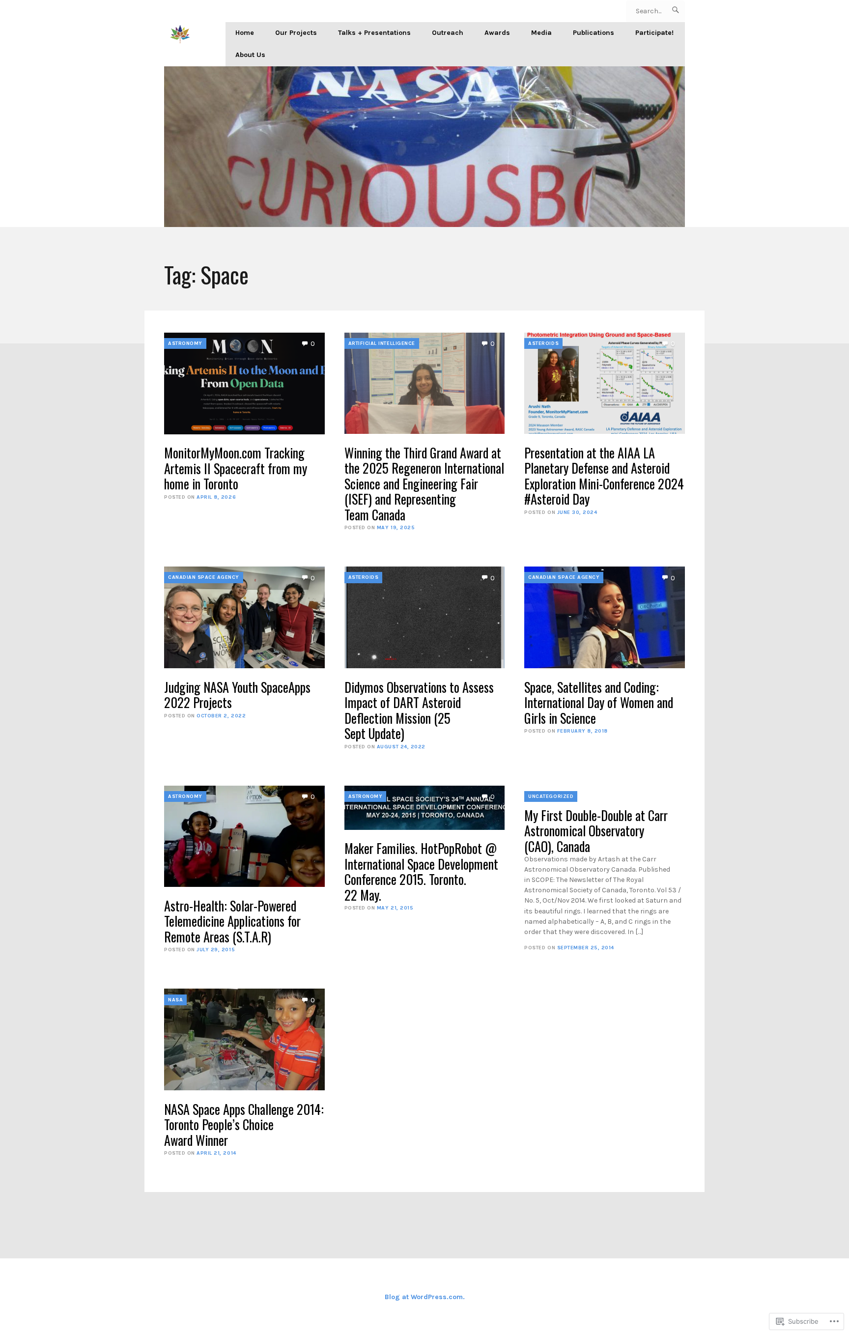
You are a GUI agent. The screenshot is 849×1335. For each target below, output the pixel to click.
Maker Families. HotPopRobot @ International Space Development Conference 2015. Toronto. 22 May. (421, 872)
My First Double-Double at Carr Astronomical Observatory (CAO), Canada (596, 831)
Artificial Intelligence (381, 343)
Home (244, 32)
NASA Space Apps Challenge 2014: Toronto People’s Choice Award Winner (244, 1125)
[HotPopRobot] (424, 146)
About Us (250, 55)
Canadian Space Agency (203, 577)
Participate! (654, 32)
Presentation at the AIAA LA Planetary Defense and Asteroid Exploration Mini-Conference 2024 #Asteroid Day (604, 476)
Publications (593, 32)
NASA (175, 999)
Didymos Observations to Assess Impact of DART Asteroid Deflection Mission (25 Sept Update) (419, 710)
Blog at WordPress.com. (425, 1297)
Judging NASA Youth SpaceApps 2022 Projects (237, 695)
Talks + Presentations (374, 32)
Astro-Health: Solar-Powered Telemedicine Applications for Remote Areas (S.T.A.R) (232, 921)
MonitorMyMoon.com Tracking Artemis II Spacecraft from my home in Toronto (235, 468)
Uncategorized (550, 796)
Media (541, 32)
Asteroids (543, 343)
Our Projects (296, 32)
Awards (497, 32)
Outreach (447, 32)
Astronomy (185, 343)
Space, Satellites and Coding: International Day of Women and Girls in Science (598, 703)
